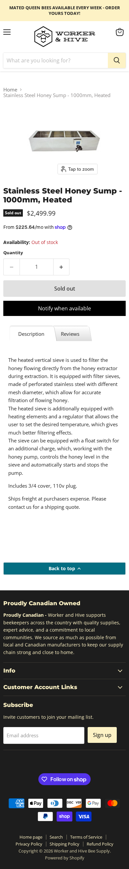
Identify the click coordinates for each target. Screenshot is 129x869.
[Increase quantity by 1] (62, 267)
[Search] (117, 60)
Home (10, 89)
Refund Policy (100, 844)
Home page (31, 837)
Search (56, 837)
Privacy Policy (29, 844)
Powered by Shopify (64, 858)
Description (31, 333)
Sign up (102, 735)
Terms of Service (86, 837)
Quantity (13, 252)
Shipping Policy (64, 844)
